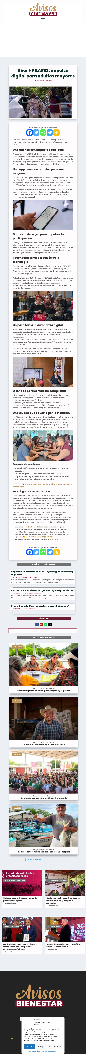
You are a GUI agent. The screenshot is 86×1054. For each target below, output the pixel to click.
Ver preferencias (55, 1046)
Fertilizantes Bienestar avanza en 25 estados (43, 744)
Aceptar (29, 1046)
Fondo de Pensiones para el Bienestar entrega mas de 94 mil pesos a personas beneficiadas (20, 947)
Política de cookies (34, 1051)
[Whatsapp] (43, 132)
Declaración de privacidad (48, 1051)
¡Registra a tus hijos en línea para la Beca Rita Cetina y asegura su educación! (63, 900)
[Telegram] (50, 132)
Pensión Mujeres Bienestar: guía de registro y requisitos (42, 590)
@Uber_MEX (34, 527)
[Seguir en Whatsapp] (45, 624)
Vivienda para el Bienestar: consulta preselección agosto (20, 899)
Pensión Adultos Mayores (31, 577)
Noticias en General (43, 81)
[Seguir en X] (50, 624)
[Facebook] (29, 132)
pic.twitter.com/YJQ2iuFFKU (39, 537)
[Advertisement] (43, 41)
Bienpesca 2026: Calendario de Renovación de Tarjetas (44, 852)
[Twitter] (36, 132)
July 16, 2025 (55, 539)
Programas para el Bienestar (32, 593)
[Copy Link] (56, 132)
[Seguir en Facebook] (37, 624)
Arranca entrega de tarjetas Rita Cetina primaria (44, 798)
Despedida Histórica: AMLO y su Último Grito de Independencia (64, 945)
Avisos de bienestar (34, 860)
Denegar (41, 1046)
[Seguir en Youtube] (41, 624)
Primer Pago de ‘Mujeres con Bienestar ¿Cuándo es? (40, 606)
